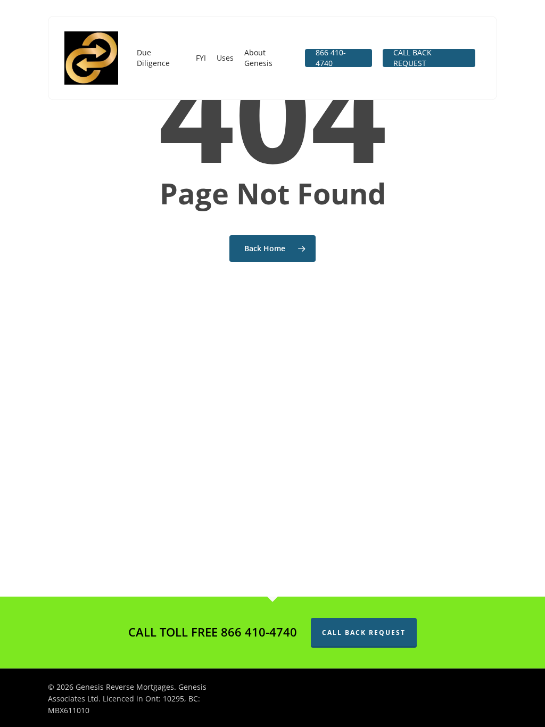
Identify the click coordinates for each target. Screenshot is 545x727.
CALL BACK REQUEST (364, 632)
